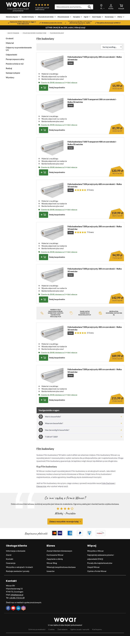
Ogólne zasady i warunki (79, 629)
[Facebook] (8, 608)
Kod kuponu (97, 629)
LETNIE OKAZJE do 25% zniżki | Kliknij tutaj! (66, 27)
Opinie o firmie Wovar (97, 571)
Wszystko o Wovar (95, 551)
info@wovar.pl (16, 594)
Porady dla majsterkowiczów (99, 563)
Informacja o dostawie (15, 551)
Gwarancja (10, 563)
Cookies (51, 629)
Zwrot (8, 555)
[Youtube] (13, 608)
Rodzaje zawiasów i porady (17, 571)
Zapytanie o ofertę (55, 559)
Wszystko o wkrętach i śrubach (19, 567)
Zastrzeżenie (62, 629)
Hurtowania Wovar (55, 555)
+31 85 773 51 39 (17, 597)
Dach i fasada (13, 33)
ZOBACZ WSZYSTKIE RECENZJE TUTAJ (63, 521)
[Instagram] (23, 608)
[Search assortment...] (89, 6)
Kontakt (9, 559)
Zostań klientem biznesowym (59, 551)
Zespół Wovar (93, 567)
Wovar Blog (52, 563)
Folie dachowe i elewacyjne (34, 33)
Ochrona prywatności (36, 629)
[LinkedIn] (18, 608)
